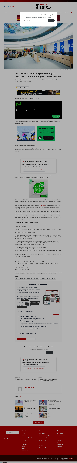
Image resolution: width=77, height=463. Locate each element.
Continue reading (38, 23)
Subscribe (51, 20)
